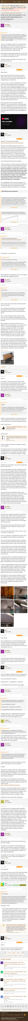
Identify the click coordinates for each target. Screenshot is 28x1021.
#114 (26, 725)
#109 (26, 511)
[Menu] (2, 1)
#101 (26, 29)
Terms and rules (10, 1014)
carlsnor (5, 974)
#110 (26, 635)
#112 (26, 671)
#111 (26, 655)
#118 (26, 866)
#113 (26, 695)
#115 (26, 749)
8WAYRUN (16, 1019)
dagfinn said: (4, 752)
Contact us (3, 1014)
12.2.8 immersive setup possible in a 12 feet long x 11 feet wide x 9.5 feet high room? (15, 981)
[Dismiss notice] (25, 5)
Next (18, 952)
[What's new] (23, 1)
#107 (26, 399)
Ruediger (5, 999)
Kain (3, 21)
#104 (26, 233)
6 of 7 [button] (14, 952)
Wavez (5, 967)
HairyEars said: (5, 257)
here (18, 8)
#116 (26, 806)
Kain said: (4, 32)
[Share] (24, 30)
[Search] (26, 1)
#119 (26, 888)
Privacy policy (17, 1014)
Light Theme (5, 1012)
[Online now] (3, 886)
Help (22, 1014)
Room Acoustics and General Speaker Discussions (16, 984)
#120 (26, 942)
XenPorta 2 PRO (4, 1019)
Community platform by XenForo (12, 1017)
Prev (10, 952)
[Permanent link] (1, 195)
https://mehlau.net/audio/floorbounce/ (10, 785)
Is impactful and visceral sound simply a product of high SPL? (15, 989)
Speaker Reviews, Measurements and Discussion (17, 967)
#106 (26, 376)
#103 (26, 138)
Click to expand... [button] (14, 207)
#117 (26, 838)
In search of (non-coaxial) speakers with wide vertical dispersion (15, 972)
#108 (26, 462)
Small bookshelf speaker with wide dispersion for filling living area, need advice (14, 964)
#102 (26, 69)
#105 (26, 285)
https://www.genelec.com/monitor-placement (12, 142)
